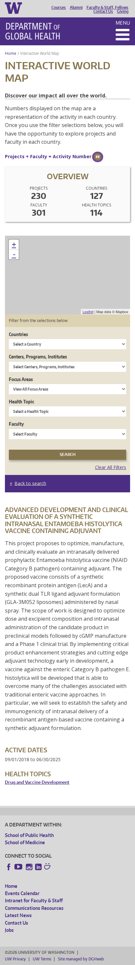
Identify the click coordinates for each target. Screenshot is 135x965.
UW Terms (42, 958)
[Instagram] (29, 867)
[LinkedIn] (38, 867)
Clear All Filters (110, 467)
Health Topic (21, 401)
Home (10, 53)
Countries (18, 334)
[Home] (32, 31)
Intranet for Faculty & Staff (34, 900)
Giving (122, 11)
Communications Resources (34, 908)
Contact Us (103, 11)
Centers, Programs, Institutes (38, 356)
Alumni (76, 8)
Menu (123, 23)
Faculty (16, 424)
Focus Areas (21, 379)
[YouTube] (19, 867)
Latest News (18, 915)
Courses (58, 8)
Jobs (9, 930)
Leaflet (88, 311)
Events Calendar (22, 893)
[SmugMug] (48, 867)
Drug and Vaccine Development (37, 782)
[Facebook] (9, 867)
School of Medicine (25, 842)
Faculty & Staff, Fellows (107, 8)
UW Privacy (15, 958)
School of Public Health (29, 835)
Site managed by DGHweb (81, 958)
